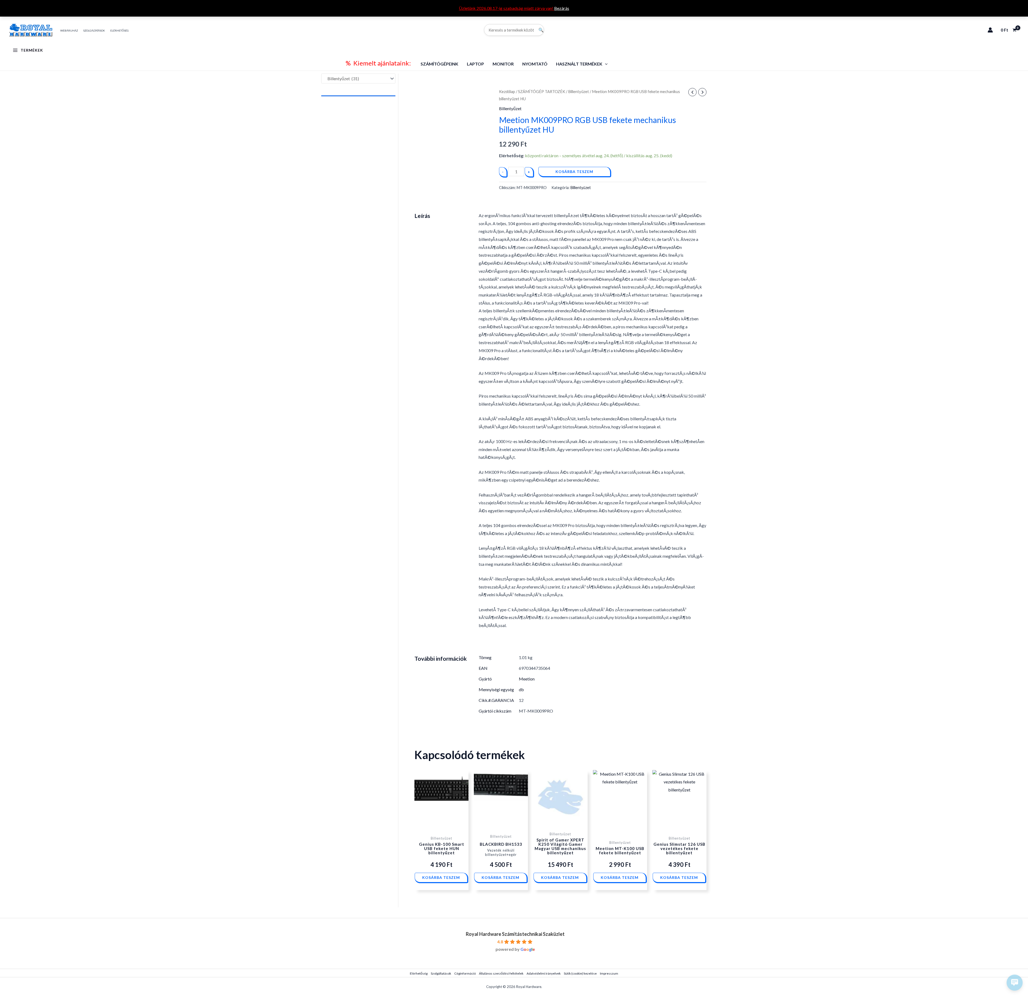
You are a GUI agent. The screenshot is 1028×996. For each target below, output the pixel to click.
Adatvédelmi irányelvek (544, 973)
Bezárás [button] (561, 8)
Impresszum (609, 973)
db (521, 689)
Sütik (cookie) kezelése (580, 973)
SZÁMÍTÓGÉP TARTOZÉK (541, 91)
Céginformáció (465, 973)
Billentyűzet (578, 91)
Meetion (527, 678)
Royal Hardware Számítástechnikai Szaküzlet (515, 934)
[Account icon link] (990, 30)
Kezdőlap (507, 91)
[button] (605, 63)
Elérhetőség (419, 973)
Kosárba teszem (574, 171)
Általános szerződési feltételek (501, 973)
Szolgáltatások (441, 973)
